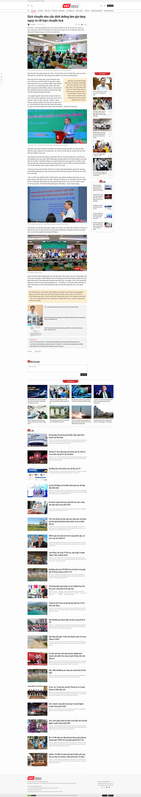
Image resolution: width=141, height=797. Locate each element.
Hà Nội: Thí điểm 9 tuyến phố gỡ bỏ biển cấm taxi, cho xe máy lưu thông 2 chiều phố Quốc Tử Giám (67, 755)
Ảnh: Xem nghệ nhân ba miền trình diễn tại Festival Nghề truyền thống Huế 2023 (68, 721)
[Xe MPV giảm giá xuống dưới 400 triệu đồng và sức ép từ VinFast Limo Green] (102, 125)
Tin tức (31, 431)
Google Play (110, 795)
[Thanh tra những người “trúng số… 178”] (102, 146)
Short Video (79, 10)
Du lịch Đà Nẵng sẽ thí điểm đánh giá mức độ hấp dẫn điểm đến (98, 216)
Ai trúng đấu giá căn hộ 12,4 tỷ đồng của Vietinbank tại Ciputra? (59, 421)
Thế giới (87, 10)
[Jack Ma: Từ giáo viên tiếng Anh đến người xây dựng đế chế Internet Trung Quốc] (103, 391)
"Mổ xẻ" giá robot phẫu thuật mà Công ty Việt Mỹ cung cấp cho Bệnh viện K (37, 422)
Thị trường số (70, 10)
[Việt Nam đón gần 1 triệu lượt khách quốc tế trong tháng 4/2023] (37, 642)
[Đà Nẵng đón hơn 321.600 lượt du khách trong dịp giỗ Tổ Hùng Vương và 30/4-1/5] (37, 574)
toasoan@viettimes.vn (105, 781)
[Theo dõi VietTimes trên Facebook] (102, 787)
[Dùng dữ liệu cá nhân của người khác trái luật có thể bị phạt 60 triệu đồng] (81, 391)
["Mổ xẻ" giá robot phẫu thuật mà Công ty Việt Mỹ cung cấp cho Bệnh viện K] (37, 412)
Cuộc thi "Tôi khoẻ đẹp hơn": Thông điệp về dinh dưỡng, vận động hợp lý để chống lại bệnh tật (54, 342)
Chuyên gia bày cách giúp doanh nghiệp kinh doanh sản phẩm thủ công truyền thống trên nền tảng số (67, 655)
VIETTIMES (70, 5)
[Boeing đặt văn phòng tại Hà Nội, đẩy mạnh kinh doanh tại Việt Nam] (108, 187)
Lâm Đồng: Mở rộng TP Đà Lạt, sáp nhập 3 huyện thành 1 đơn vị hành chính (67, 553)
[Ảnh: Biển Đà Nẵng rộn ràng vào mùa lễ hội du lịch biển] (37, 675)
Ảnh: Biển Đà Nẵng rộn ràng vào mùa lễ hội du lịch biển (67, 671)
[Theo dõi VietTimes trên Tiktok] (109, 787)
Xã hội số (33, 10)
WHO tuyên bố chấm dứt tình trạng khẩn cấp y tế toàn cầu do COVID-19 (67, 537)
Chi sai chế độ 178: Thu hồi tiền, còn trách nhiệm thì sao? (100, 93)
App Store (104, 795)
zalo (104, 787)
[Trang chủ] (28, 10)
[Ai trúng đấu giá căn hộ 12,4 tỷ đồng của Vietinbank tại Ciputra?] (59, 412)
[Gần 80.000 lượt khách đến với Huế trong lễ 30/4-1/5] (37, 625)
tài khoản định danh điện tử (61, 593)
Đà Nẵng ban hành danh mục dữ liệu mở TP (98, 207)
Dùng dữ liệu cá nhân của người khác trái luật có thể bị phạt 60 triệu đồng (81, 400)
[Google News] (84, 24)
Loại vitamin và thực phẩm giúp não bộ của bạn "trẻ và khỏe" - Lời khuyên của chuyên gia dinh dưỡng (56, 344)
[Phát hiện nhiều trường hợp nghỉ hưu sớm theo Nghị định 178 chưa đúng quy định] (102, 103)
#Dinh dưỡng (38, 351)
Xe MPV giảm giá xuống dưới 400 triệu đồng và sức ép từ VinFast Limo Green (99, 135)
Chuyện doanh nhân (96, 10)
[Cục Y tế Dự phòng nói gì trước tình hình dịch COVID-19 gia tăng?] (35, 310)
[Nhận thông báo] (101, 6)
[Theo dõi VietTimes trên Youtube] (106, 787)
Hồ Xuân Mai (32, 24)
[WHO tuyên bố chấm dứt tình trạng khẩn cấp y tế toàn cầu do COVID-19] (37, 541)
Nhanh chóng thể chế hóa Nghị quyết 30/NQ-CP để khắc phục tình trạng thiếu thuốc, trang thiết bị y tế (64, 318)
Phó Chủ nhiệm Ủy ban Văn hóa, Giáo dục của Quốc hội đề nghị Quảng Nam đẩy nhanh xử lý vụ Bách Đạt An (67, 521)
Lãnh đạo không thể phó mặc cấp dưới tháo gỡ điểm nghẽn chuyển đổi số (59, 401)
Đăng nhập (110, 5)
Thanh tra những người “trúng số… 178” (99, 154)
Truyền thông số (108, 10)
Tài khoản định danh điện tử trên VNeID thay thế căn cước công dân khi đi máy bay (67, 587)
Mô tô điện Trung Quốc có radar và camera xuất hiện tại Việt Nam (100, 173)
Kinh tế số (47, 10)
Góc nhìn (40, 10)
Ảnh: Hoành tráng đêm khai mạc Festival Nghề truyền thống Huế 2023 (66, 705)
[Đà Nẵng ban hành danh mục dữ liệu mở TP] (108, 207)
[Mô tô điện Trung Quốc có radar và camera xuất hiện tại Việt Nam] (102, 164)
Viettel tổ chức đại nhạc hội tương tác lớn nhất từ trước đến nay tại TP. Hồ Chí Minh (98, 198)
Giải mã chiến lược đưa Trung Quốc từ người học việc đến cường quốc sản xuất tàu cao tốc (37, 401)
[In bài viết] (79, 24)
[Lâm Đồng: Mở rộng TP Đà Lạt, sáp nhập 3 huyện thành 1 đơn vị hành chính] (37, 558)
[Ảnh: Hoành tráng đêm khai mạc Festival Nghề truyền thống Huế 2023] (37, 709)
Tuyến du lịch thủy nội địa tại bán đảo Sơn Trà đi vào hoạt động (66, 604)
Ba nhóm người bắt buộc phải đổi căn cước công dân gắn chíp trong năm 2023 (98, 226)
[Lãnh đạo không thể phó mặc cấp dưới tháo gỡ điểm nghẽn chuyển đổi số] (59, 391)
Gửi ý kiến (84, 374)
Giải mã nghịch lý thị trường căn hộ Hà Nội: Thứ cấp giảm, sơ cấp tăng (103, 421)
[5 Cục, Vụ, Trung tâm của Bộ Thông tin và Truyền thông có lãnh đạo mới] (37, 692)
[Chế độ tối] (105, 6)
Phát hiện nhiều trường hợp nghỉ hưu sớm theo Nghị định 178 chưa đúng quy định (99, 114)
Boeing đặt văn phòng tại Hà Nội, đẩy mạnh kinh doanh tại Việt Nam (98, 188)
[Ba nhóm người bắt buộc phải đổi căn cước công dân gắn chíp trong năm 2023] (108, 224)
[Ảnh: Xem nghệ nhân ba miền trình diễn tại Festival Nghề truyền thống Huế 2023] (37, 726)
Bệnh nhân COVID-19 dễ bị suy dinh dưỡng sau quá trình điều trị (47, 346)
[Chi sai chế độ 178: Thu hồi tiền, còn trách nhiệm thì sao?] (102, 83)
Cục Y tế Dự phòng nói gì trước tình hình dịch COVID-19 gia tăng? (61, 307)
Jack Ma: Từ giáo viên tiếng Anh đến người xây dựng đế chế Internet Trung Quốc (103, 401)
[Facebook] (76, 24)
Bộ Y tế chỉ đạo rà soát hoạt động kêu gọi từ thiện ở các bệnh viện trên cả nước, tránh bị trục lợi (63, 328)
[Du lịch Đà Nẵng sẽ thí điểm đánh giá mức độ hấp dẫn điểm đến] (108, 215)
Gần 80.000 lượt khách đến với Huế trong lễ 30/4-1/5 (67, 621)
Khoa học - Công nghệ (58, 10)
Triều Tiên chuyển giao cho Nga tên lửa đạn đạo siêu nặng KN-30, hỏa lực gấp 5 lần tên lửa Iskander (81, 422)
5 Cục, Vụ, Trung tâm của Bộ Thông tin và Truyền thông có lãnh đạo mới (67, 688)
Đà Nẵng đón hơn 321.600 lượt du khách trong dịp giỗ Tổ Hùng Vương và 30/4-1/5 (67, 570)
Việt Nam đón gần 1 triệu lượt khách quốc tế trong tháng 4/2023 (67, 637)
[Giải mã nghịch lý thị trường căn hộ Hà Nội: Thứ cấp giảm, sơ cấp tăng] (103, 412)
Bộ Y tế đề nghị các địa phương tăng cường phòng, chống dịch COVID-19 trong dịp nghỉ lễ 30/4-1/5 (67, 738)
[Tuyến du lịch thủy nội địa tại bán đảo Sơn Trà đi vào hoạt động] (37, 608)
